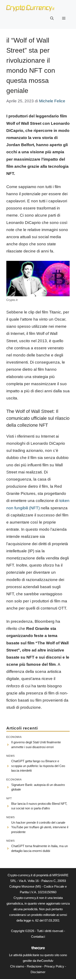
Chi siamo (17, 966)
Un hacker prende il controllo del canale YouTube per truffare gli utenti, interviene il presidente (39, 827)
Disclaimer (38, 972)
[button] (52, 18)
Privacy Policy (54, 966)
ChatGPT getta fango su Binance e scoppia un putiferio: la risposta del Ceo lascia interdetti (38, 765)
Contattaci (38, 936)
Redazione (34, 966)
